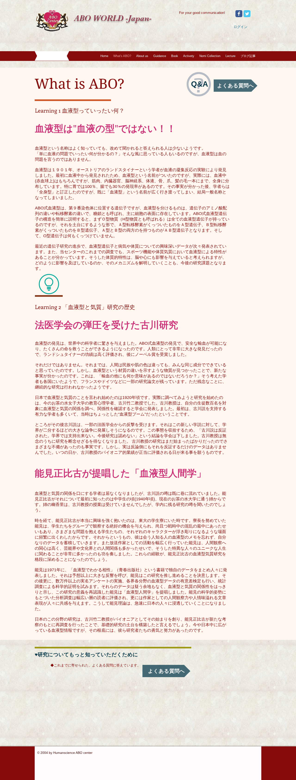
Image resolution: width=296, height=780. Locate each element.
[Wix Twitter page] (247, 13)
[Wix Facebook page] (238, 13)
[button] (142, 56)
